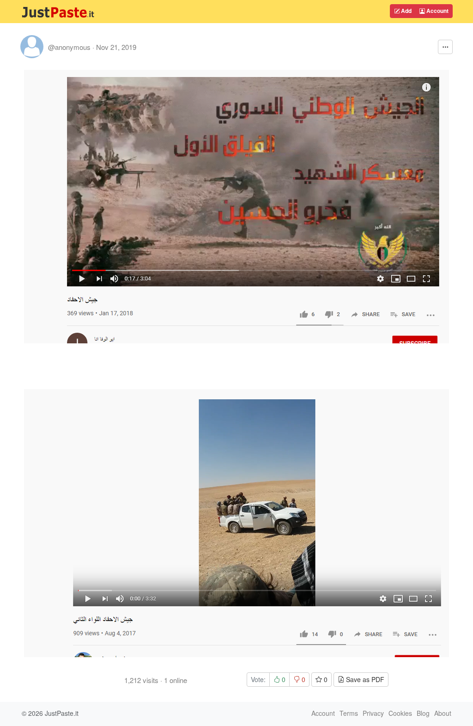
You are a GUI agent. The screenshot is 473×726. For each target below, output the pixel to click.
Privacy (373, 713)
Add (406, 10)
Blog (423, 713)
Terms (349, 713)
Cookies (400, 713)
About (442, 713)
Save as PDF (364, 679)
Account (437, 10)
